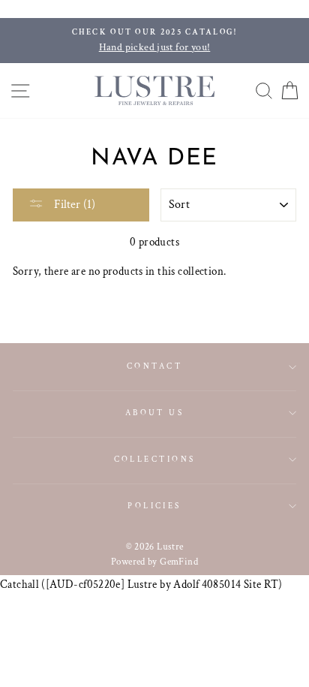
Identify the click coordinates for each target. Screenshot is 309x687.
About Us (154, 412)
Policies (155, 505)
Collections (155, 459)
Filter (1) (73, 204)
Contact (154, 366)
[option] (154, 41)
